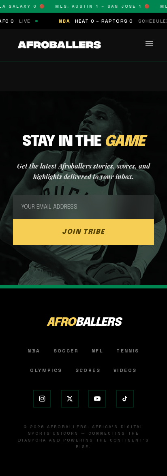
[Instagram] (42, 399)
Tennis (127, 351)
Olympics (46, 370)
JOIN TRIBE (83, 231)
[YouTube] (97, 399)
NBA (34, 351)
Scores (88, 370)
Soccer (66, 351)
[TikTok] (125, 399)
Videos (125, 370)
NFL (97, 351)
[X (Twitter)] (70, 399)
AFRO (84, 323)
